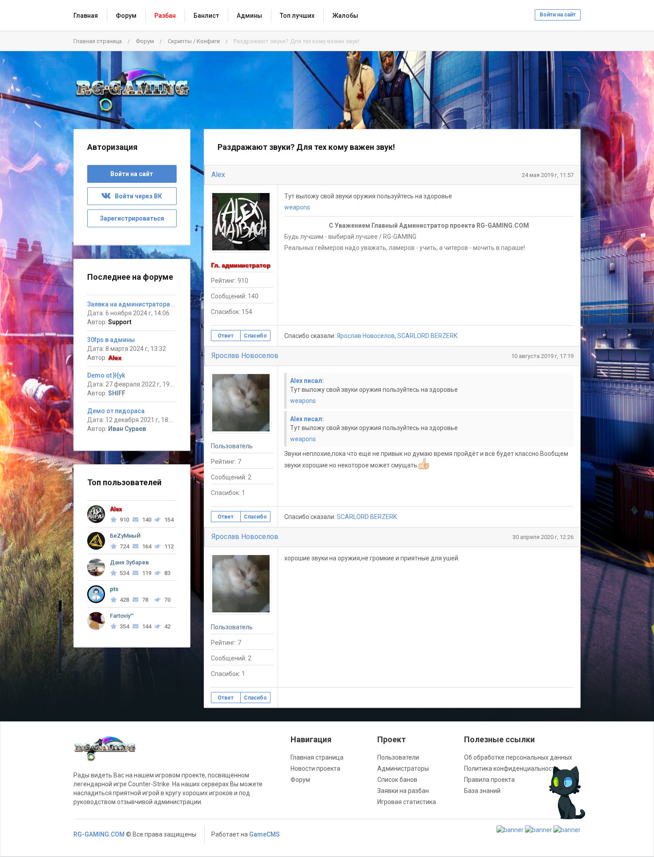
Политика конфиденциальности (511, 768)
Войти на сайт (558, 15)
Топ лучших (297, 15)
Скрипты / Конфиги (194, 41)
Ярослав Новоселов (366, 335)
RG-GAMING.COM (99, 834)
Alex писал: (307, 380)
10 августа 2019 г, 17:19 (542, 356)
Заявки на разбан (403, 790)
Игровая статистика (406, 801)
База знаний (482, 790)
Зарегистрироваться (132, 218)
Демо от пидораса (116, 410)
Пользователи (398, 757)
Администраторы (403, 768)
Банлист (206, 15)
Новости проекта (315, 768)
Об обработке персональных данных (518, 757)
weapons (297, 207)
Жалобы (345, 15)
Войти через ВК (136, 196)
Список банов (397, 779)
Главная (85, 15)
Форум (126, 15)
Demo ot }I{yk (106, 375)
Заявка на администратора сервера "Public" (153, 304)
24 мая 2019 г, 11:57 (547, 175)
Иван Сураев (127, 428)
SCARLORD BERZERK (427, 335)
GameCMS (264, 834)
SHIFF (116, 393)
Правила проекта (489, 779)
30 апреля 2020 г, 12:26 (543, 537)
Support (119, 322)
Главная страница (97, 41)
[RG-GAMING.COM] (131, 90)
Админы (249, 15)
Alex (218, 174)
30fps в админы (111, 339)
